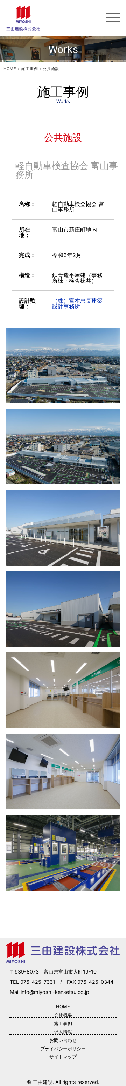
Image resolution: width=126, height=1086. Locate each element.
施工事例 (63, 1023)
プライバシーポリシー (63, 1048)
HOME (63, 1006)
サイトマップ (63, 1056)
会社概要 (63, 1015)
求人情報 (63, 1032)
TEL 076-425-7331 (32, 982)
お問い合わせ (63, 1040)
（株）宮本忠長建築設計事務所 (77, 303)
